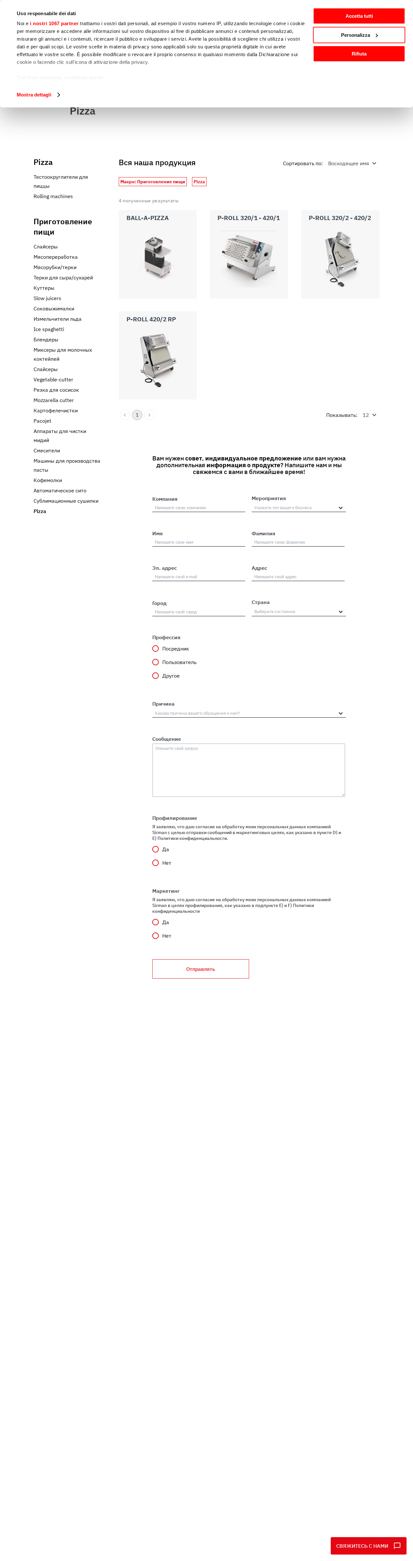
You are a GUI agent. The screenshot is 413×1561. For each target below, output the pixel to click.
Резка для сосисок (56, 390)
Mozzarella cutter (54, 400)
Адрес (259, 568)
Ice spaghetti (49, 329)
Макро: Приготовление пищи (152, 182)
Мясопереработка (56, 257)
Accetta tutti (359, 16)
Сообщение (166, 739)
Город (159, 603)
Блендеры (46, 339)
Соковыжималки (54, 308)
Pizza (40, 511)
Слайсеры (46, 246)
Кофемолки (48, 480)
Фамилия (263, 533)
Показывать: (342, 415)
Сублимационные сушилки (66, 501)
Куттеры (44, 288)
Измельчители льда (58, 319)
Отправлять (200, 969)
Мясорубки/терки (55, 267)
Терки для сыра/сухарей (63, 277)
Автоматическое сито (60, 490)
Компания (164, 499)
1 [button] (137, 415)
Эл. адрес (164, 568)
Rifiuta (359, 53)
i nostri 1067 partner (54, 23)
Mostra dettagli (34, 94)
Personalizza (355, 35)
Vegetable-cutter (53, 379)
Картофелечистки (56, 410)
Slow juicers (47, 298)
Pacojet (42, 421)
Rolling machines (53, 196)
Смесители (47, 450)
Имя (157, 533)
